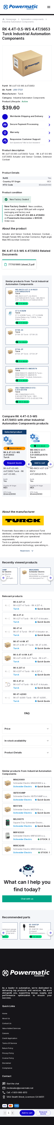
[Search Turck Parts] (23, 524)
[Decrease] (5, 1113)
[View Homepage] (20, 7)
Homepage (11, 19)
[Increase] (12, 1113)
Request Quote (43, 1113)
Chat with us (27, 898)
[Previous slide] (29, 464)
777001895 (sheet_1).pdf (21, 264)
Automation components (32, 19)
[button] (27, 117)
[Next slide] (50, 464)
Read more (25, 551)
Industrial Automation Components (18, 22)
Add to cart (27, 1113)
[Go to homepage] (27, 973)
